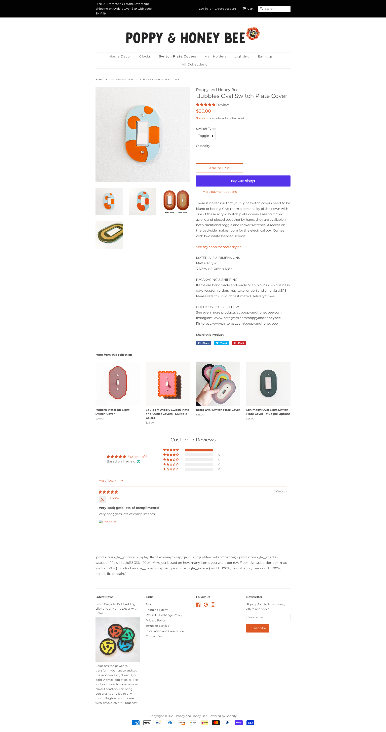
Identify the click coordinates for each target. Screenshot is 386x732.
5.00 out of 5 (137, 457)
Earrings (265, 56)
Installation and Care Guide (165, 631)
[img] (108, 492)
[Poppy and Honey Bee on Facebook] (198, 605)
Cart (250, 8)
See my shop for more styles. (219, 247)
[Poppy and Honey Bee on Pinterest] (205, 605)
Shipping (202, 118)
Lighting (242, 56)
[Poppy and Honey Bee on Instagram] (213, 605)
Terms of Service (157, 625)
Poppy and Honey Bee (191, 716)
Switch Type (206, 129)
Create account (225, 8)
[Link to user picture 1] (108, 529)
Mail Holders (215, 56)
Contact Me (154, 636)
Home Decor (120, 56)
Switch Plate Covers (177, 56)
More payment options (220, 192)
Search (150, 604)
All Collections (194, 64)
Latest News (104, 597)
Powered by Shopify (222, 716)
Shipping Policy (157, 609)
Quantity (203, 146)
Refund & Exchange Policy (164, 615)
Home (99, 79)
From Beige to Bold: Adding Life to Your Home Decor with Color (116, 609)
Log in (203, 8)
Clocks (145, 56)
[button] (206, 105)
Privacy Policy (156, 620)
